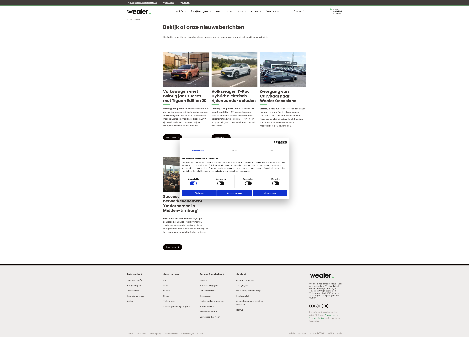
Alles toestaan (270, 193)
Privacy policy (155, 333)
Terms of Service (316, 318)
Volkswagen (169, 301)
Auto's (180, 11)
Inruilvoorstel (242, 296)
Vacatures (169, 2)
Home (129, 19)
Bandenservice (207, 306)
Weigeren (199, 193)
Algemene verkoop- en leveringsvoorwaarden (184, 333)
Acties (254, 11)
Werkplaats (222, 11)
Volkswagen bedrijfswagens (176, 306)
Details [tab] (235, 150)
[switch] (220, 183)
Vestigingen (242, 285)
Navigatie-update (208, 311)
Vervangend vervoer (210, 317)
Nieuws (239, 309)
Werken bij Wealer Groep (248, 290)
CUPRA (166, 290)
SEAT (165, 285)
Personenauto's (134, 280)
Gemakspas (205, 296)
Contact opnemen (245, 280)
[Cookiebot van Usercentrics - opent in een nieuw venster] (276, 142)
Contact (186, 2)
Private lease (133, 290)
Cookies (130, 333)
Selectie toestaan (234, 193)
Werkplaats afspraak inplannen (143, 2)
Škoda (166, 296)
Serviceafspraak (208, 290)
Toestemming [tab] (198, 150)
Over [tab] (271, 150)
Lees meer (171, 137)
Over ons (271, 11)
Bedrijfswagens (199, 11)
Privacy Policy (330, 315)
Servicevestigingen (209, 285)
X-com (303, 333)
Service (203, 280)
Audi (165, 280)
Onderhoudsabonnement (212, 301)
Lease (240, 11)
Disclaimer (141, 333)
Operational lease (135, 296)
